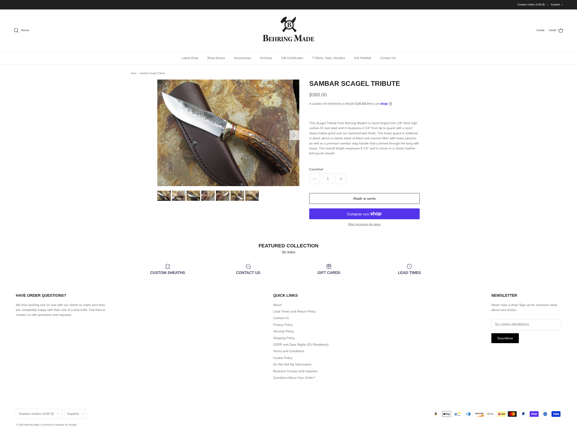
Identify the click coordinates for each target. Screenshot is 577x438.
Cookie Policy (282, 358)
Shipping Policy (284, 338)
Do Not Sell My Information (292, 364)
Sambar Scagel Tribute (152, 73)
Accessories (242, 58)
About (277, 305)
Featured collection (288, 246)
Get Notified (362, 58)
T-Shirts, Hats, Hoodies (328, 58)
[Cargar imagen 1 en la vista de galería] (228, 133)
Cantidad (316, 169)
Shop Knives (216, 58)
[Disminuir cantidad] (314, 178)
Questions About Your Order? (294, 377)
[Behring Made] (288, 30)
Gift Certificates (292, 58)
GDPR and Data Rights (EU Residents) (301, 344)
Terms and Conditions (288, 351)
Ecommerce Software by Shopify (59, 424)
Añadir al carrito (364, 198)
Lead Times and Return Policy (294, 311)
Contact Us (388, 58)
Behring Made (31, 424)
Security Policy (283, 331)
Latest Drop (189, 58)
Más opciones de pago (364, 224)
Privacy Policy (283, 324)
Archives (266, 58)
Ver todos (288, 252)
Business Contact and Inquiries (295, 371)
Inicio (133, 73)
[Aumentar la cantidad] (340, 178)
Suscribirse (505, 338)
